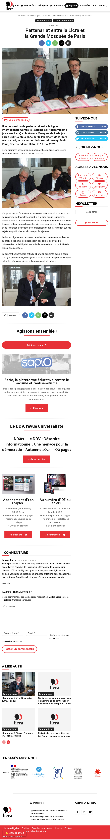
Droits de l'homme (63, 20)
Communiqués (34, 15)
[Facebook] (42, 43)
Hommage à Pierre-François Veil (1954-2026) (17, 735)
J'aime (103, 126)
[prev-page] (4, 742)
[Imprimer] (68, 43)
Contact (68, 828)
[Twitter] (48, 43)
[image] (36, 364)
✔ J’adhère (85, 5)
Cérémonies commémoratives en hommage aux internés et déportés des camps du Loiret (54, 700)
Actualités (22, 15)
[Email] (61, 43)
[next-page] (8, 742)
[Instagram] (83, 812)
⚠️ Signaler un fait (14, 833)
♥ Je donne (98, 5)
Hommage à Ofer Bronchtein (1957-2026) (17, 699)
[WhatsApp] (55, 43)
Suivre (103, 132)
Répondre (6, 583)
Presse (58, 828)
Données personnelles (42, 828)
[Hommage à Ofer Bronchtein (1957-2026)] (18, 683)
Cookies (25, 828)
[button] (105, 5)
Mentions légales (11, 828)
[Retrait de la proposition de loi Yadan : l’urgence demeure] (54, 719)
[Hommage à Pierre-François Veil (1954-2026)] (18, 719)
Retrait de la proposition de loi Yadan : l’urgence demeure (54, 735)
